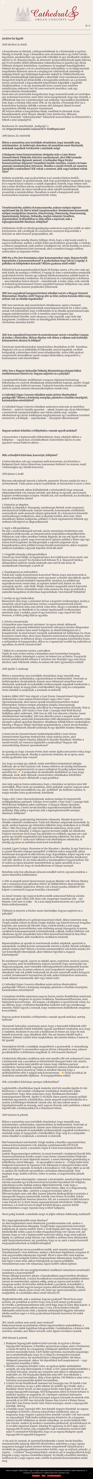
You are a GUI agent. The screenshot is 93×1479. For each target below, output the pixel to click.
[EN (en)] (89, 25)
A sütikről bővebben (54, 1476)
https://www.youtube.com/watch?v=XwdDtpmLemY (35, 129)
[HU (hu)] (86, 25)
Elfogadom (36, 1476)
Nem (43, 1476)
